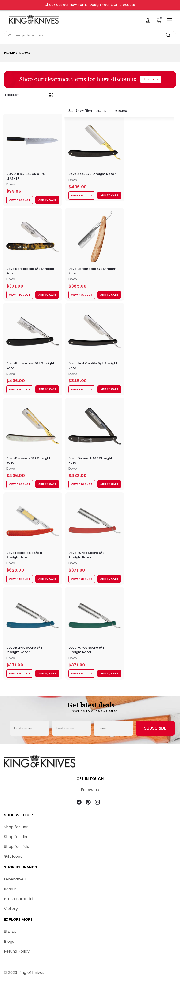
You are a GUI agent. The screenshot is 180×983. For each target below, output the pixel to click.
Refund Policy (17, 951)
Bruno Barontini (18, 899)
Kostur (10, 889)
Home (9, 52)
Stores (10, 931)
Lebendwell (15, 879)
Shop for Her (16, 827)
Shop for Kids (16, 846)
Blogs (9, 941)
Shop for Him (16, 836)
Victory (11, 908)
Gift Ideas (13, 856)
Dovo (24, 52)
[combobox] (90, 35)
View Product (19, 200)
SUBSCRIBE (155, 728)
